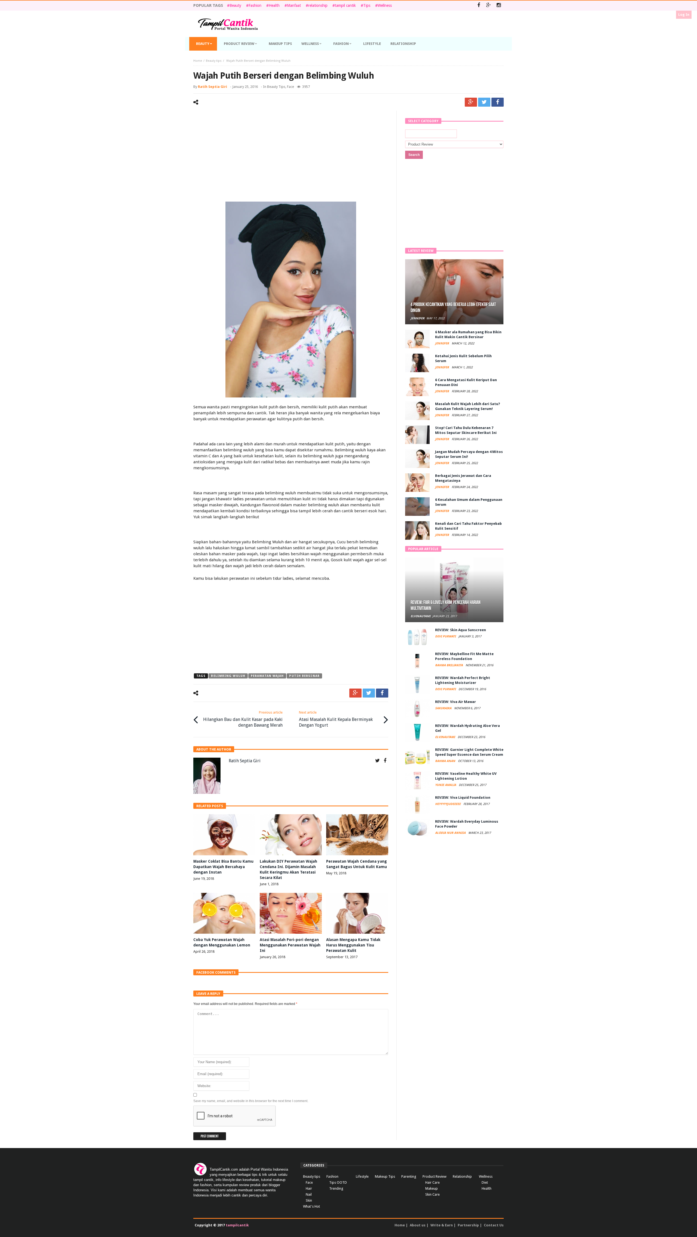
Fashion (255, 5)
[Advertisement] (290, 157)
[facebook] (497, 102)
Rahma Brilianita (449, 665)
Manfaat (294, 5)
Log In (683, 15)
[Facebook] (478, 6)
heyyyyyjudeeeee (448, 804)
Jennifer (417, 318)
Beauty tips (214, 61)
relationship (318, 5)
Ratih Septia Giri (212, 87)
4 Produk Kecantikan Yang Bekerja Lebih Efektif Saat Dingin (453, 307)
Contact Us (494, 1225)
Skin (309, 1200)
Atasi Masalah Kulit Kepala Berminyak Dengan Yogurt (336, 719)
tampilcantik (237, 1225)
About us (418, 1225)
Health (274, 5)
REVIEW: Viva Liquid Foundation (462, 797)
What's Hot (311, 1206)
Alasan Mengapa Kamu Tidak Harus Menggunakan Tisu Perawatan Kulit (353, 945)
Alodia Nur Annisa (450, 833)
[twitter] (484, 102)
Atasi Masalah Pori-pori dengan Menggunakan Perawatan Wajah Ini (290, 945)
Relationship (462, 1176)
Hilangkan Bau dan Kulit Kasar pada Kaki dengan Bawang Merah (243, 719)
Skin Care (432, 1194)
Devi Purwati (446, 636)
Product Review (435, 1176)
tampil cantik (345, 5)
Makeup (431, 1188)
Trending (336, 1188)
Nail (309, 1194)
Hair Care (432, 1182)
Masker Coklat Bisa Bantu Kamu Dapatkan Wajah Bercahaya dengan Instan (223, 866)
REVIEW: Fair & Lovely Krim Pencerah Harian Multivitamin (446, 605)
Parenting (408, 1176)
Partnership (468, 1225)
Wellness (385, 5)
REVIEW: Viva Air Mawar (455, 702)
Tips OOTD (338, 1182)
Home (197, 61)
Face (290, 87)
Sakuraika (443, 708)
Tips (366, 5)
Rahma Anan (445, 761)
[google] (471, 102)
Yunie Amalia (446, 785)
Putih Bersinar (304, 676)
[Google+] (489, 6)
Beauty (235, 5)
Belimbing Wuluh (228, 676)
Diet (485, 1182)
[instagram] (499, 6)
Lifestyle (362, 1176)
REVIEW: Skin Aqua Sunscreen (460, 630)
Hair (309, 1188)
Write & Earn (441, 1225)
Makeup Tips (385, 1176)
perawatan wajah (267, 676)
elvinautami (420, 616)
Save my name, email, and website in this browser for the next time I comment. (250, 1101)
